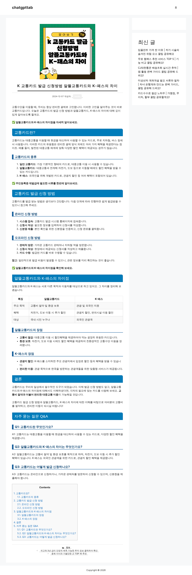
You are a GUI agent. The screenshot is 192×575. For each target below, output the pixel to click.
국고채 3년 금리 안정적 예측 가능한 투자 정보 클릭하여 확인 (69, 550)
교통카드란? (21, 493)
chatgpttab (22, 7)
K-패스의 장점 (27, 518)
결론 (17, 522)
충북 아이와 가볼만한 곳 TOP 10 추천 (69, 553)
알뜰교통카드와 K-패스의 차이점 (33, 511)
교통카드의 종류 (28, 496)
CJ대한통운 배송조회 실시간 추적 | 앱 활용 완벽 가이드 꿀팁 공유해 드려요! (158, 71)
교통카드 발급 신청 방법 (28, 500)
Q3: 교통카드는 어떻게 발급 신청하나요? (41, 536)
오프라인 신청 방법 (30, 507)
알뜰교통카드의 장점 (30, 515)
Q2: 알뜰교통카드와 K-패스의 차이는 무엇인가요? (46, 533)
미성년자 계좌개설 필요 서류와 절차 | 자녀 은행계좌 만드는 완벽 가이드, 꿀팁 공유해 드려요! (158, 84)
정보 (68, 547)
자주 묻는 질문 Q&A (26, 525)
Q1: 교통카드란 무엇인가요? (34, 529)
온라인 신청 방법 (28, 504)
